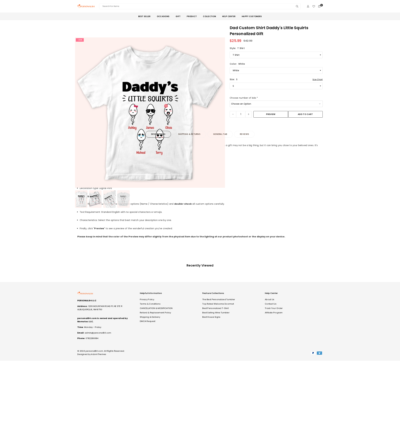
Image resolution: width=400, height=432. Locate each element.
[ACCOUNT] (308, 6)
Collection (209, 16)
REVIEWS (244, 134)
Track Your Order (274, 308)
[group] (150, 112)
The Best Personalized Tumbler (218, 299)
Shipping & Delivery (150, 317)
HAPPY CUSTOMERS (252, 16)
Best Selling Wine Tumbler (216, 312)
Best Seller (144, 16)
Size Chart (317, 79)
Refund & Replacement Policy (155, 312)
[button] (220, 113)
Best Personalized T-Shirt (215, 308)
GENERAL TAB (220, 134)
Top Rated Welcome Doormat (218, 303)
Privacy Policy (147, 299)
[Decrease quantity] (233, 114)
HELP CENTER (228, 16)
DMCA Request (147, 321)
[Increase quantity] (248, 114)
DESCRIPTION (158, 134)
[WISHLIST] (314, 6)
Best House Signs (211, 317)
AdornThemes (98, 354)
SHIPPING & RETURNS (189, 134)
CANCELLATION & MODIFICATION (156, 308)
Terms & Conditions (150, 303)
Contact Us (270, 303)
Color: (237, 63)
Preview (270, 114)
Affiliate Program (274, 312)
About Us (269, 299)
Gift (178, 16)
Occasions (163, 16)
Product (192, 16)
